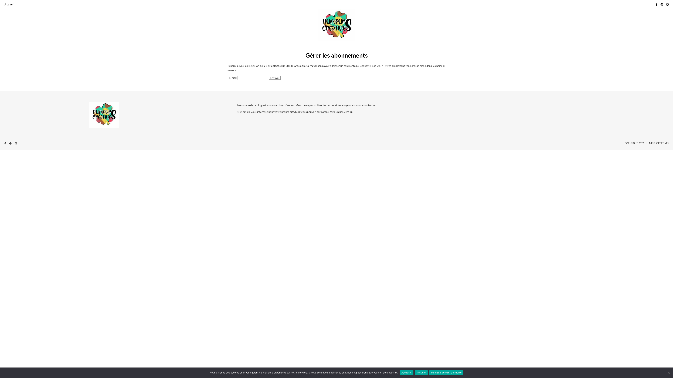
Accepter (406, 372)
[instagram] (667, 4)
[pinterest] (662, 4)
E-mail (233, 77)
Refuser (421, 372)
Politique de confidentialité (446, 372)
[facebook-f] (657, 4)
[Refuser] (668, 372)
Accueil (9, 4)
